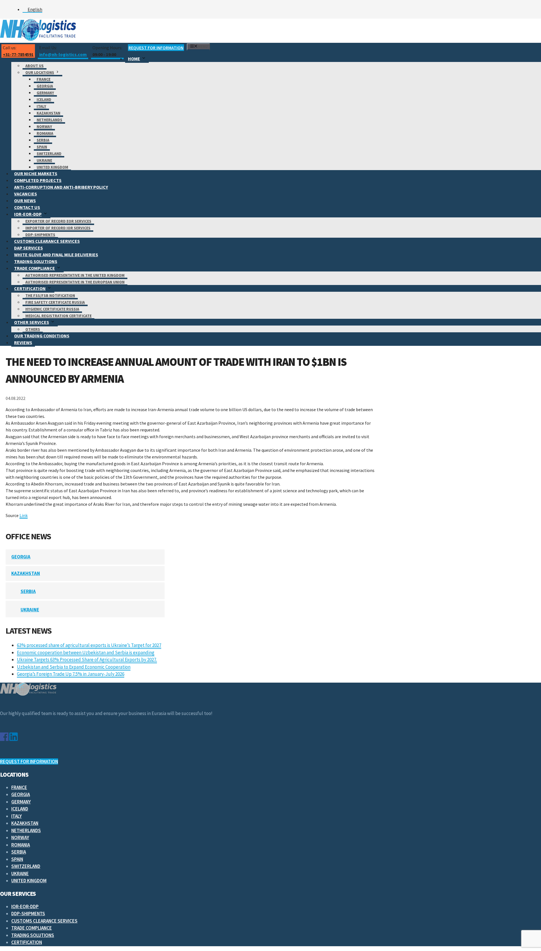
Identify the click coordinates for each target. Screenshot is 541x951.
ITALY (41, 106)
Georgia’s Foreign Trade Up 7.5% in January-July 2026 (70, 674)
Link (23, 515)
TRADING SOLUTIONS (35, 261)
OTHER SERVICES (31, 322)
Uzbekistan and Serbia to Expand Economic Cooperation (73, 667)
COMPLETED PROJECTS (37, 180)
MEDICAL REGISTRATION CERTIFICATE (58, 315)
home (134, 58)
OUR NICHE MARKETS (35, 173)
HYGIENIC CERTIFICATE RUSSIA (52, 308)
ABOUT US (34, 65)
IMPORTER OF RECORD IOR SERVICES (57, 227)
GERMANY (45, 92)
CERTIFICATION (30, 288)
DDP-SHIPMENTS (40, 234)
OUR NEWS (25, 200)
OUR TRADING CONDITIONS (41, 335)
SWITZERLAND (49, 153)
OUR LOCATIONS (39, 72)
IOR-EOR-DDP (28, 214)
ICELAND (44, 99)
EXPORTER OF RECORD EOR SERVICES (58, 221)
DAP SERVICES (28, 248)
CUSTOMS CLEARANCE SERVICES (47, 241)
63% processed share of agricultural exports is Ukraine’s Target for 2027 (89, 645)
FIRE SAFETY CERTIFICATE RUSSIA (55, 302)
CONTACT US (27, 207)
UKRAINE (44, 160)
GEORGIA (45, 85)
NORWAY (44, 126)
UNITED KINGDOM (52, 167)
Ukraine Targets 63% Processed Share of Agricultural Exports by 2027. (87, 659)
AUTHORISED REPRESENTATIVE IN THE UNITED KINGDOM (75, 275)
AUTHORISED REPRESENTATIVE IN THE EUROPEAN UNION (75, 281)
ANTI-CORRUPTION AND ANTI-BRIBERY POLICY (61, 187)
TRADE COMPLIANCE (34, 268)
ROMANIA (45, 133)
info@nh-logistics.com (63, 54)
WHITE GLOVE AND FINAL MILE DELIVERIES (56, 254)
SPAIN (42, 146)
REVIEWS (23, 342)
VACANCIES (25, 194)
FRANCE (43, 79)
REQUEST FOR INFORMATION (155, 47)
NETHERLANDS (49, 119)
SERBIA (43, 139)
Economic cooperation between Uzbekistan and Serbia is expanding (85, 652)
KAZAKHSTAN (48, 112)
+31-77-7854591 (18, 54)
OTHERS (32, 329)
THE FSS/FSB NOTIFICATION (50, 295)
